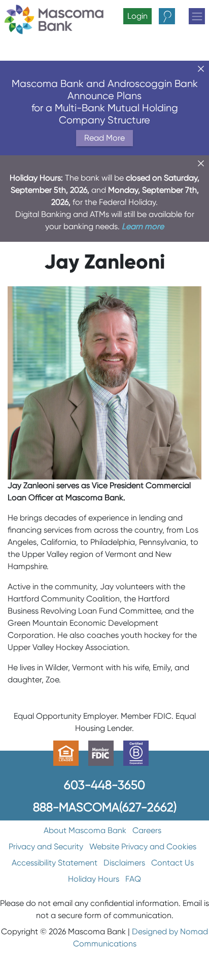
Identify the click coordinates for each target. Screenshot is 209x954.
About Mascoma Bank (85, 830)
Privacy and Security (46, 846)
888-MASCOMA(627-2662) (105, 807)
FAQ (133, 879)
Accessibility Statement (54, 863)
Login (137, 16)
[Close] (201, 69)
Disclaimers (124, 863)
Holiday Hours (93, 879)
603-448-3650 (104, 784)
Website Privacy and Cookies (142, 846)
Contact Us (172, 863)
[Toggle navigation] (197, 16)
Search (175, 16)
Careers (146, 830)
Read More (104, 138)
